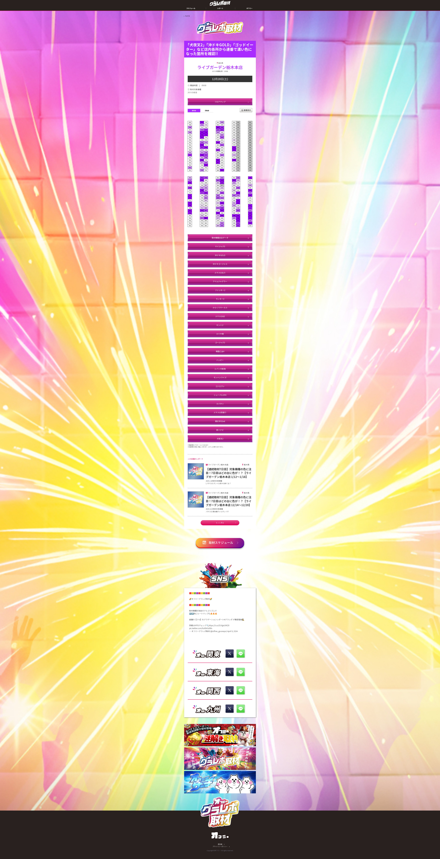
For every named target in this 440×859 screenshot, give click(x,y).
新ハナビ (220, 430)
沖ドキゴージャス (220, 264)
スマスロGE (220, 316)
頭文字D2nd (220, 421)
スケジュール (190, 8)
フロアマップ (220, 101)
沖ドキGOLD (220, 255)
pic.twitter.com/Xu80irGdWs (200, 628)
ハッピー (220, 360)
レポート (220, 8)
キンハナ (220, 325)
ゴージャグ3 (220, 342)
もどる (187, 16)
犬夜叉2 (220, 438)
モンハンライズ (220, 377)
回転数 (207, 110)
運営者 (220, 844)
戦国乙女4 (220, 351)
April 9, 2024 (232, 631)
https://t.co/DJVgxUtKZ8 (219, 625)
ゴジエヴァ (220, 386)
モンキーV (220, 298)
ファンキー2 (220, 290)
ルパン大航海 (220, 368)
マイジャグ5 (220, 246)
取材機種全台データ (220, 237)
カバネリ (220, 403)
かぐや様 (220, 333)
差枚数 (194, 110)
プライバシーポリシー (220, 846)
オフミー (249, 8)
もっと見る (220, 523)
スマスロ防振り (220, 412)
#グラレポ (228, 619)
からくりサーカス (220, 307)
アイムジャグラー (220, 281)
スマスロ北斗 (220, 272)
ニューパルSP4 (220, 395)
